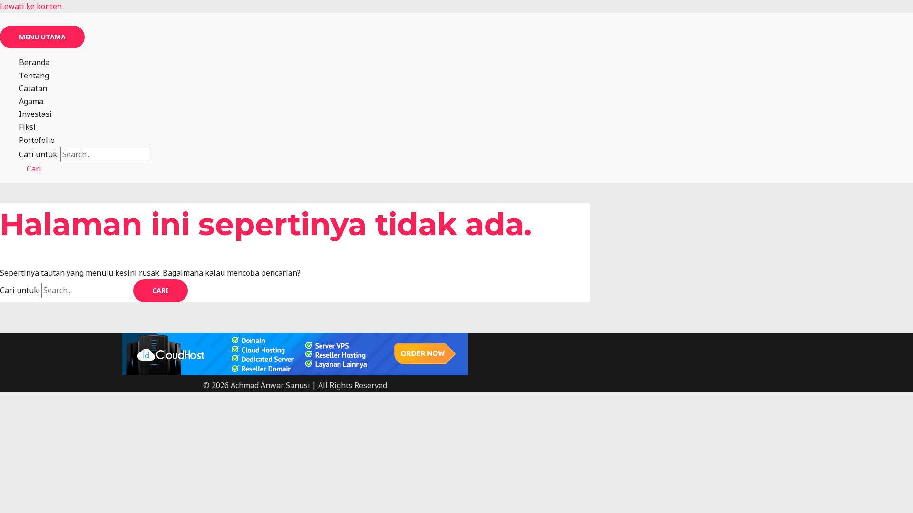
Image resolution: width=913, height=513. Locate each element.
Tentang (34, 75)
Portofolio (37, 140)
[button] (30, 168)
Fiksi (27, 127)
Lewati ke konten (31, 6)
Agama (31, 101)
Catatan (33, 88)
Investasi (35, 114)
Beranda (34, 62)
